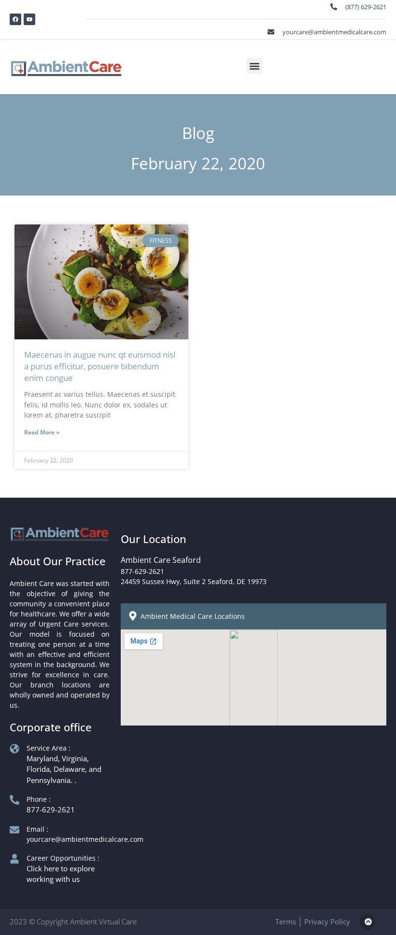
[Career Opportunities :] (14, 859)
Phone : (39, 799)
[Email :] (14, 830)
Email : (37, 829)
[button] (255, 66)
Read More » (41, 432)
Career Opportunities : (63, 858)
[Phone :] (14, 800)
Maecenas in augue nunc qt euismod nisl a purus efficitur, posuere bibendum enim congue (99, 366)
